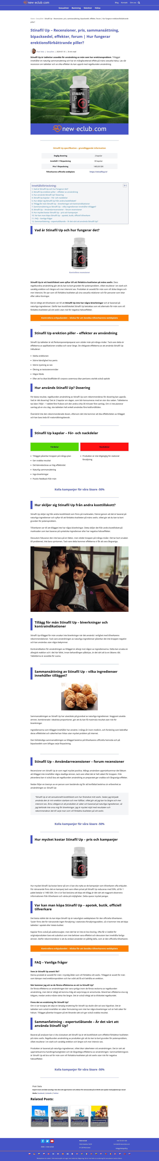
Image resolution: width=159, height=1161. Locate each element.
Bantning (76, 8)
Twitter (56, 1093)
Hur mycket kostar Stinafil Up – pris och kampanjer (56, 212)
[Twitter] (47, 1141)
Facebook (41, 1093)
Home (33, 19)
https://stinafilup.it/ (98, 172)
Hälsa (97, 8)
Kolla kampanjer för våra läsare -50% (79, 489)
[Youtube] (52, 1141)
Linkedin (49, 1093)
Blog (117, 2)
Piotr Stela (40, 52)
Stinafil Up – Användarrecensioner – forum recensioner (58, 209)
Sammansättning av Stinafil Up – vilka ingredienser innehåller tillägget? (65, 206)
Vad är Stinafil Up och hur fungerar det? (51, 189)
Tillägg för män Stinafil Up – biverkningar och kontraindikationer (62, 203)
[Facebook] (43, 1141)
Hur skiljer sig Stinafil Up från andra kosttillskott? (55, 201)
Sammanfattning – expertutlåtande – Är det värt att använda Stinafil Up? (66, 221)
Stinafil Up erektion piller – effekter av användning (56, 192)
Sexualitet (64, 8)
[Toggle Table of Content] (123, 185)
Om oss (133, 2)
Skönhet (88, 8)
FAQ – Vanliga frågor (43, 218)
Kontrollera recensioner (79, 272)
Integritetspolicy (122, 1148)
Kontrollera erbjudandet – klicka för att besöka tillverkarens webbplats (79, 317)
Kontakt (124, 2)
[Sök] (139, 3)
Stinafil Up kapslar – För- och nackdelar (51, 197)
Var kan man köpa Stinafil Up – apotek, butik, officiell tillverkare (62, 215)
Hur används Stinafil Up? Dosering (49, 195)
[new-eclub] (36, 2)
